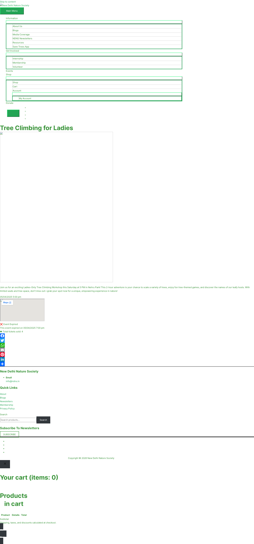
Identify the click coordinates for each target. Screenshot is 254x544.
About (3, 394)
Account (17, 90)
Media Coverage (21, 34)
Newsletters (6, 401)
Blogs (16, 30)
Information (12, 18)
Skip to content (8, 1)
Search (3, 414)
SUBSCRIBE (9, 434)
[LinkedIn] (127, 359)
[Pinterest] (127, 354)
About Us (17, 26)
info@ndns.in (13, 381)
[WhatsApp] (127, 345)
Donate (9, 103)
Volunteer (18, 66)
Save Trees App (21, 46)
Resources (18, 42)
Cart (15, 86)
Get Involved (12, 50)
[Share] (127, 364)
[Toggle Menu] (94, 22)
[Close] (5, 464)
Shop (8, 74)
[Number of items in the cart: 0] (13, 113)
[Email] (127, 349)
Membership (19, 62)
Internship (18, 58)
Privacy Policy (7, 408)
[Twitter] (127, 340)
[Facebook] (127, 335)
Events (9, 71)
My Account (25, 98)
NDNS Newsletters (22, 38)
